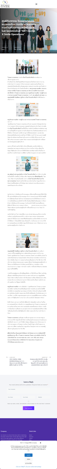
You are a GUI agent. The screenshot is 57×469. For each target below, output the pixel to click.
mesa (3, 49)
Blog (30, 440)
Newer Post (39, 361)
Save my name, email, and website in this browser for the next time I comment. (28, 403)
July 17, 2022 (17, 49)
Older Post (18, 361)
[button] (40, 443)
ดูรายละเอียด (28, 463)
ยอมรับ (28, 455)
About (30, 435)
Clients (30, 438)
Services (31, 436)
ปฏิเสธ (28, 459)
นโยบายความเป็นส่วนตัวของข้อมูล (33, 466)
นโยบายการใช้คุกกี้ (20, 466)
